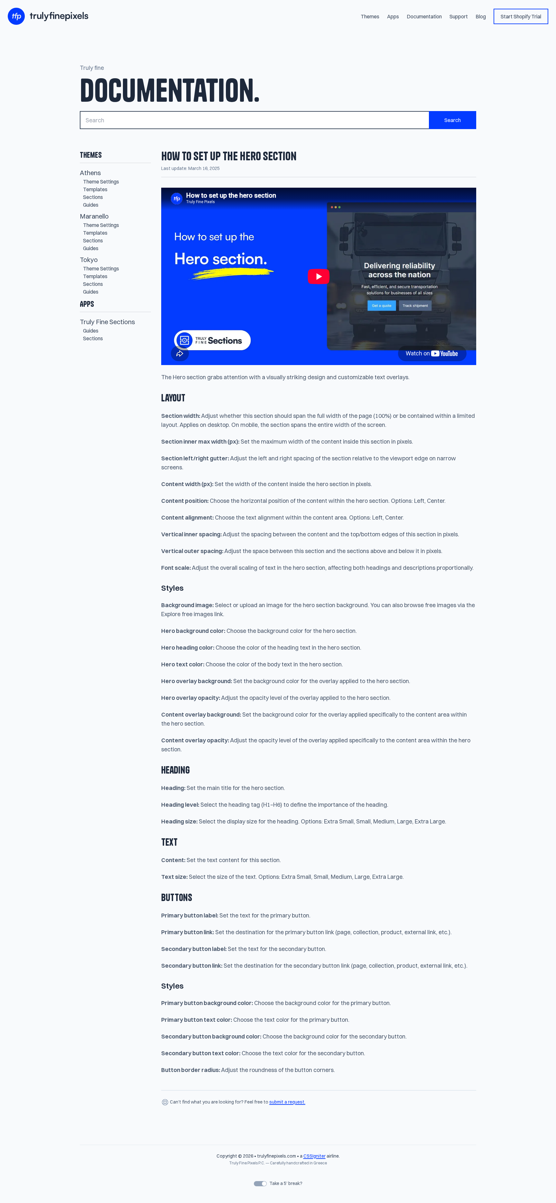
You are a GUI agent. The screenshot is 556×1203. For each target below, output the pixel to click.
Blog (481, 16)
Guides (90, 205)
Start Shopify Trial (521, 16)
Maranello (94, 216)
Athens (90, 173)
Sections (93, 197)
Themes (370, 16)
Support (458, 16)
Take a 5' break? (285, 1183)
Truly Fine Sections (107, 322)
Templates (95, 189)
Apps (393, 16)
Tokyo (89, 260)
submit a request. (287, 1102)
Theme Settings (101, 181)
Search (452, 120)
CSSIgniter (314, 1156)
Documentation (424, 16)
